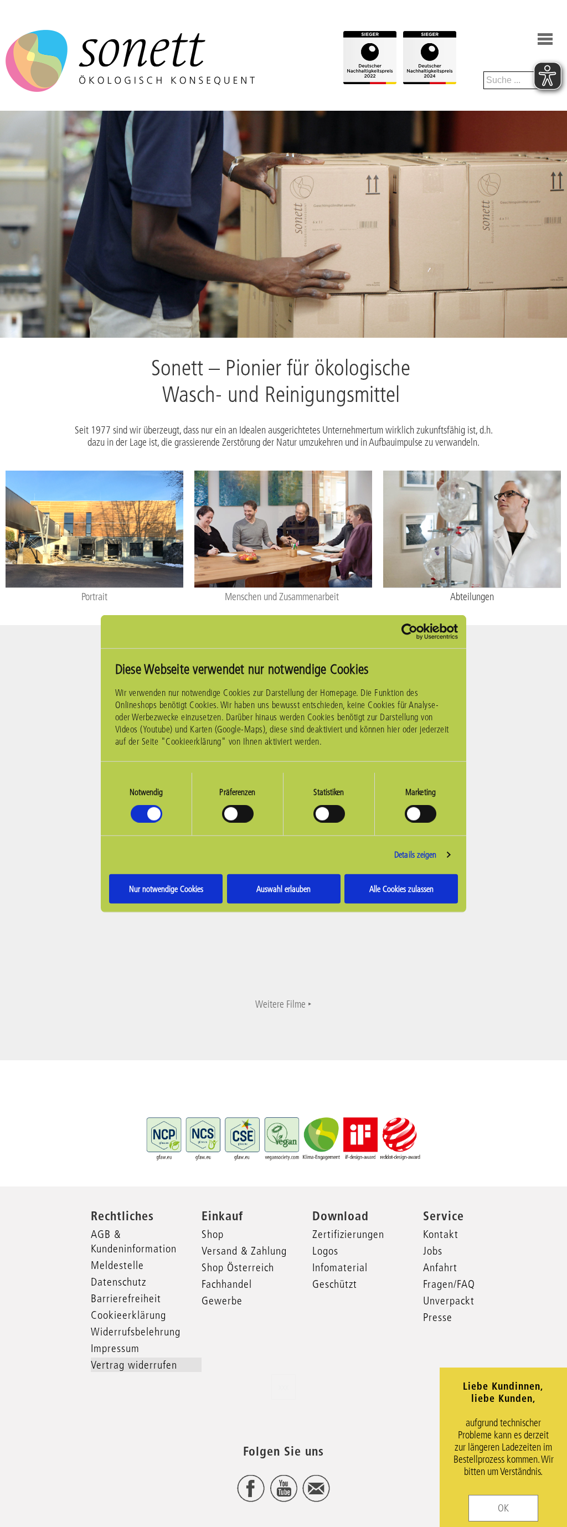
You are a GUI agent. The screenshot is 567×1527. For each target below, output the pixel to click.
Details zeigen (415, 854)
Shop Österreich (238, 1267)
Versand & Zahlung (244, 1250)
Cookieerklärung (128, 1315)
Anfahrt (440, 1267)
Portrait (94, 597)
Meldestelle (117, 1265)
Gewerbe (222, 1300)
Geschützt (334, 1284)
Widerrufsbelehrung (136, 1331)
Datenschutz (118, 1281)
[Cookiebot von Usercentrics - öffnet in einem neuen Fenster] (409, 631)
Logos (325, 1250)
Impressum (115, 1348)
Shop (213, 1234)
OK (503, 1508)
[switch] (238, 814)
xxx (283, 1386)
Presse (437, 1317)
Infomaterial (340, 1267)
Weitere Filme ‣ (283, 1004)
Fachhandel (227, 1284)
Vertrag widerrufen (134, 1364)
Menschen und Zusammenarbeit (283, 597)
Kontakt (440, 1234)
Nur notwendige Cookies (166, 888)
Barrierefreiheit (126, 1298)
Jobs (432, 1250)
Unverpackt (449, 1300)
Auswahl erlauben (283, 888)
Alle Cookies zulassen (401, 888)
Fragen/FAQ (449, 1284)
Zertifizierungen (348, 1234)
